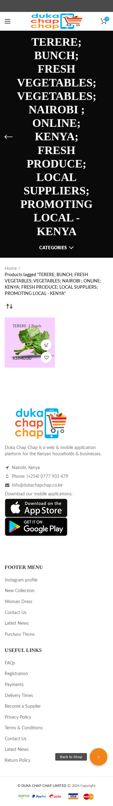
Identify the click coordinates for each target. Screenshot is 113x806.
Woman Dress (18, 602)
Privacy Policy (18, 717)
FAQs (10, 663)
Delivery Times (19, 696)
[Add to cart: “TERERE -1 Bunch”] (46, 344)
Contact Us (15, 613)
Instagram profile (21, 580)
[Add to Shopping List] (46, 357)
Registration (16, 674)
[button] (98, 757)
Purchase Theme (20, 634)
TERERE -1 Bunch (27, 326)
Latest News (17, 623)
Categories (53, 248)
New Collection (20, 591)
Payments (14, 685)
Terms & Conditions (24, 728)
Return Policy (17, 760)
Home (11, 268)
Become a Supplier (23, 706)
